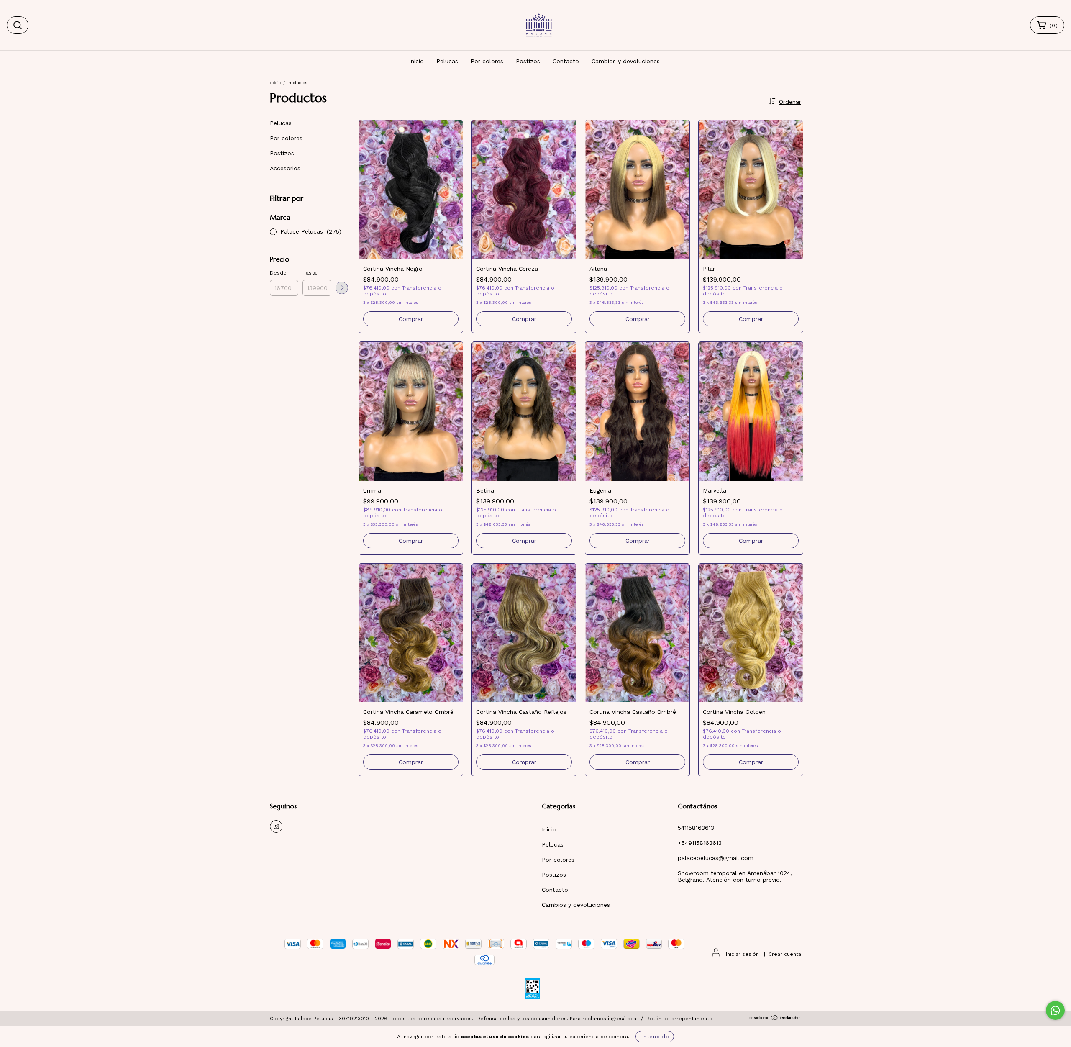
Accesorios (285, 168)
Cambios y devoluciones (626, 61)
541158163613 (696, 827)
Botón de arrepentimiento (679, 1018)
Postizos (528, 61)
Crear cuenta (785, 954)
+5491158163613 (700, 842)
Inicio (416, 61)
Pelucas (447, 61)
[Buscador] (17, 25)
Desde (278, 273)
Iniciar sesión (742, 954)
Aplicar (342, 288)
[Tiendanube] (775, 1019)
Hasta (309, 273)
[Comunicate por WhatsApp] (1055, 1010)
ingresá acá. (623, 1018)
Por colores (487, 61)
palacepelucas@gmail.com (715, 858)
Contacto (566, 61)
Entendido (654, 1036)
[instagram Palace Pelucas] (276, 826)
